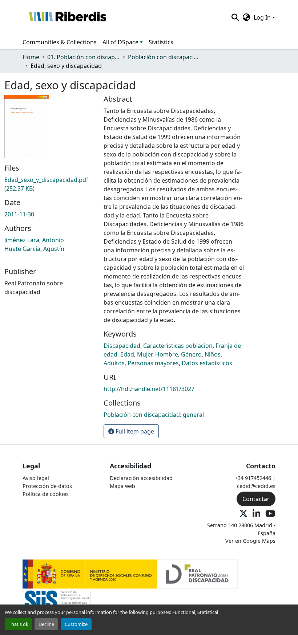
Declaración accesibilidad (141, 478)
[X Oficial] (243, 514)
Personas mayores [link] (153, 363)
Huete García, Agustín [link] (34, 249)
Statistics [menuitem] (161, 42)
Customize (76, 624)
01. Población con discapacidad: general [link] (83, 57)
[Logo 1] (130, 573)
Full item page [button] (134, 431)
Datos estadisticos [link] (207, 363)
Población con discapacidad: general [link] (164, 57)
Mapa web (122, 486)
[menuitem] (122, 42)
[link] (49, 184)
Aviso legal (36, 478)
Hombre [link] (166, 354)
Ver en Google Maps (250, 540)
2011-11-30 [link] (19, 214)
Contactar (256, 499)
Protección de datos (47, 486)
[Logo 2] (58, 602)
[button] (67, 17)
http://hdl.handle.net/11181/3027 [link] (149, 389)
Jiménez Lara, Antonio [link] (34, 240)
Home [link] (31, 57)
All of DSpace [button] (120, 42)
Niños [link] (213, 354)
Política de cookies (46, 494)
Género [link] (191, 354)
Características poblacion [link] (178, 346)
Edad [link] (127, 354)
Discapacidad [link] (122, 346)
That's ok (18, 624)
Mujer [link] (144, 354)
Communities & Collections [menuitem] (60, 42)
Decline (46, 624)
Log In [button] (263, 17)
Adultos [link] (114, 363)
